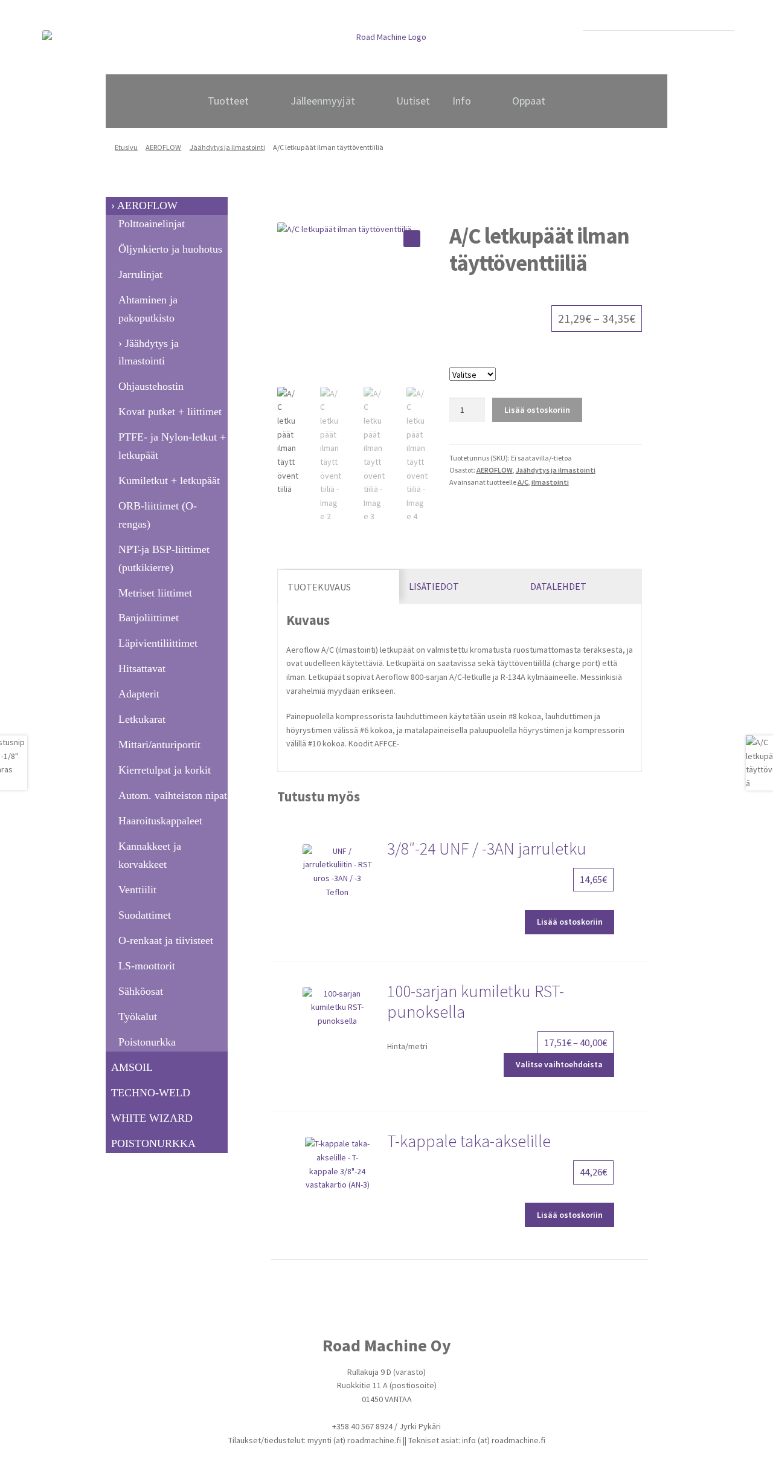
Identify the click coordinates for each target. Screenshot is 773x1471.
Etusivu (126, 147)
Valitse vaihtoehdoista (559, 1064)
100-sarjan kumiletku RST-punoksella (475, 1001)
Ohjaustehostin (151, 386)
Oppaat (528, 101)
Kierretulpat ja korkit (164, 770)
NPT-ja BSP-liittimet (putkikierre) (164, 558)
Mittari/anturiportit (159, 745)
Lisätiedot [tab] (434, 586)
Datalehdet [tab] (558, 586)
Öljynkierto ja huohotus (170, 249)
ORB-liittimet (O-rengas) (157, 515)
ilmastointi (550, 482)
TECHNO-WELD (150, 1093)
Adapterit (138, 694)
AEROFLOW (163, 147)
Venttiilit (137, 890)
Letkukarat (141, 719)
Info (461, 101)
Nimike (546, 360)
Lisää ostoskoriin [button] (570, 921)
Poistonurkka (147, 1042)
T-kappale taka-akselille (469, 1141)
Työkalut (137, 1016)
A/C (523, 482)
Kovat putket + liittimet (170, 412)
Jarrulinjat (140, 274)
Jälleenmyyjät (322, 101)
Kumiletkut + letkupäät (169, 480)
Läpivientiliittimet (157, 643)
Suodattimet (144, 915)
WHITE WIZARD (152, 1118)
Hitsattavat (141, 668)
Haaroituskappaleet (160, 821)
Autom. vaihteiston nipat (172, 795)
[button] (411, 238)
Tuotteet (228, 101)
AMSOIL (132, 1067)
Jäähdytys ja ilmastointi (227, 147)
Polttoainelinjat (151, 224)
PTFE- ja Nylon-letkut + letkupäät (172, 446)
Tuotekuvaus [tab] (319, 587)
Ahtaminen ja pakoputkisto (148, 309)
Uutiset (413, 101)
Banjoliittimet (148, 618)
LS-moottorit (146, 966)
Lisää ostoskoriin (537, 409)
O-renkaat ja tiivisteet (165, 940)
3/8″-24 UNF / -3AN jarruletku (486, 848)
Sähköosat (140, 991)
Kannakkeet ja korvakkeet (149, 855)
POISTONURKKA (153, 1143)
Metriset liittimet (155, 593)
